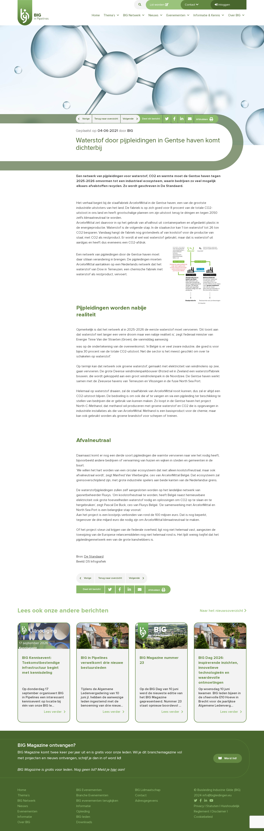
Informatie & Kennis (206, 15)
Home (96, 15)
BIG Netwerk (131, 15)
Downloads (84, 822)
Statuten (212, 806)
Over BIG (234, 15)
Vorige (86, 118)
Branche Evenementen (92, 795)
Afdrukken (202, 119)
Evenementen (175, 15)
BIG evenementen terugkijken (97, 801)
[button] (140, 5)
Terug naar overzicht (106, 118)
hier (114, 769)
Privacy (199, 806)
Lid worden (157, 4)
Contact (190, 4)
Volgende (128, 118)
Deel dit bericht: (151, 118)
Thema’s (109, 15)
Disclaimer (219, 811)
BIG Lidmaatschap (147, 790)
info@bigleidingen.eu (217, 795)
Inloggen (224, 4)
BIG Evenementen (89, 790)
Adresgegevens (146, 801)
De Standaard (94, 556)
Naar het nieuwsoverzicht (222, 610)
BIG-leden (83, 817)
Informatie (25, 817)
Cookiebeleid (203, 817)
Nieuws (153, 15)
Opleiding (83, 811)
